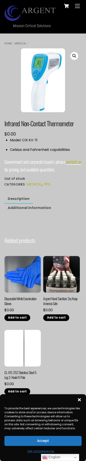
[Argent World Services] (30, 19)
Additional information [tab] (29, 207)
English (54, 457)
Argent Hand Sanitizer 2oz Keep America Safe (60, 301)
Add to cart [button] (17, 317)
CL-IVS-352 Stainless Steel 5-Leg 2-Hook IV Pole (20, 375)
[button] (79, 400)
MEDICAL (20, 43)
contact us (73, 161)
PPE (47, 184)
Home (8, 43)
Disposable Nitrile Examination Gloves (20, 301)
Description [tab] (19, 198)
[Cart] (66, 6)
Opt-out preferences (40, 451)
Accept (43, 440)
